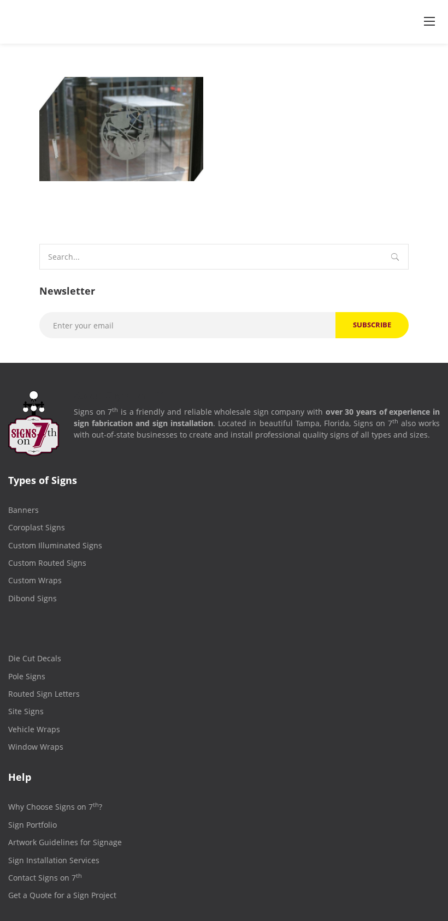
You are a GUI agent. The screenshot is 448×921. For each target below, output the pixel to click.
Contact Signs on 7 (45, 877)
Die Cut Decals (34, 658)
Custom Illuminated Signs (55, 545)
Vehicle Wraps (34, 729)
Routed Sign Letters (44, 694)
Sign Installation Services (53, 860)
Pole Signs (26, 676)
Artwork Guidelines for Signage (65, 842)
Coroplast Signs (36, 527)
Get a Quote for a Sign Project (62, 895)
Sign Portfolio (32, 825)
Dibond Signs (32, 598)
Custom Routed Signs (47, 563)
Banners (23, 510)
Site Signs (26, 711)
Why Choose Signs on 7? (55, 807)
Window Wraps (35, 746)
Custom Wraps (35, 580)
